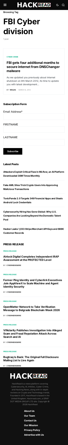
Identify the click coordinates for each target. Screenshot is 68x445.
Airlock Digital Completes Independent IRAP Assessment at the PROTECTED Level (31, 258)
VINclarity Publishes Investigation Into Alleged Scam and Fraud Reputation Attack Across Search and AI (32, 333)
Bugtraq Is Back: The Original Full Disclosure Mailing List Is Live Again (31, 358)
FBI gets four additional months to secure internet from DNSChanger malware (33, 67)
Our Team (29, 415)
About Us (29, 411)
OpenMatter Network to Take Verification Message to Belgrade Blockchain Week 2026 (31, 308)
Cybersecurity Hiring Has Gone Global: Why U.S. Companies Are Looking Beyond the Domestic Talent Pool (32, 215)
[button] (5, 5)
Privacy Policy (32, 430)
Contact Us (30, 420)
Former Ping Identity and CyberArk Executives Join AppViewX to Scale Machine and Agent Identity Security (32, 283)
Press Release (10, 251)
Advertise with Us (34, 434)
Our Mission (31, 425)
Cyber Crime (12, 57)
